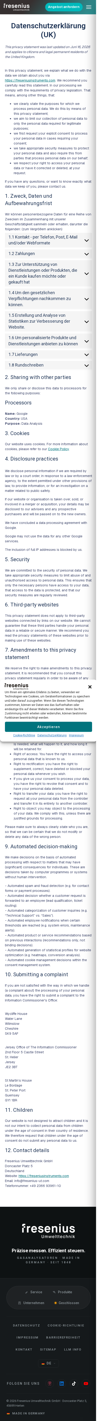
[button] (86, 684)
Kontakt (22, 1365)
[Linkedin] (66, 1399)
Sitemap (46, 1365)
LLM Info (71, 1365)
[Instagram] (54, 1399)
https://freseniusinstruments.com (30, 80)
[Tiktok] (78, 1399)
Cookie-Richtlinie (22, 737)
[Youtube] (47, 1411)
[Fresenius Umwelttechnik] (17, 7)
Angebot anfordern (60, 7)
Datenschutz (24, 1341)
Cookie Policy (58, 460)
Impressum (74, 737)
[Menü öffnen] (85, 7)
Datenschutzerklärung (50, 737)
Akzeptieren (46, 729)
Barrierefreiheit (61, 1353)
